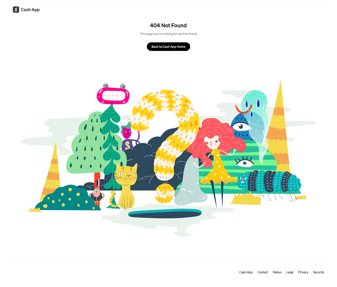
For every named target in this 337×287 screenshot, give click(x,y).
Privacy (303, 272)
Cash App (246, 272)
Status (277, 272)
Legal (290, 272)
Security (318, 272)
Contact (263, 272)
